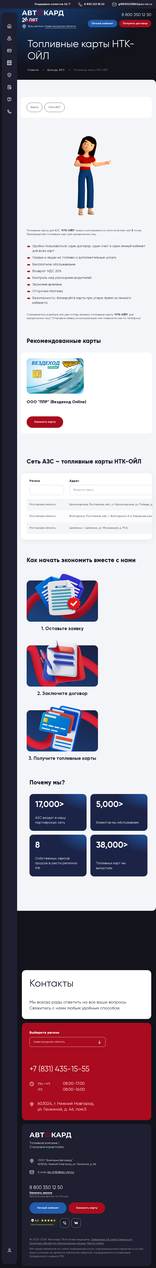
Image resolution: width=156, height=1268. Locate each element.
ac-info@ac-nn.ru (60, 1172)
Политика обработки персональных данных (57, 1243)
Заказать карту (45, 422)
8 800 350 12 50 (136, 15)
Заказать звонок (40, 1192)
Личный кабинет (102, 23)
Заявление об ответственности (111, 1239)
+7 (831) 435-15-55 (59, 1069)
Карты (34, 107)
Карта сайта (95, 1243)
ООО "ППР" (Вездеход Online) (56, 402)
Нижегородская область (60, 26)
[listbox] (67, 1042)
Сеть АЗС (54, 107)
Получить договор (135, 23)
